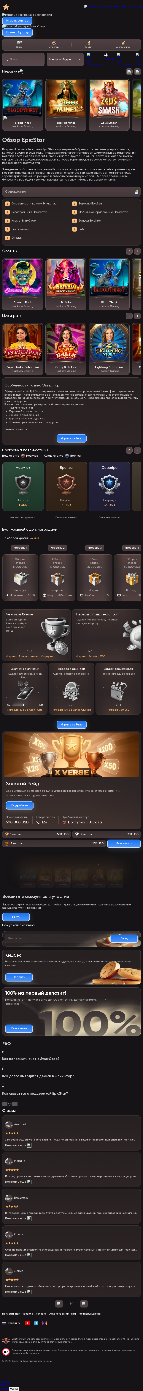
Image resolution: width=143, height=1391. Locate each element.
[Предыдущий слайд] (129, 71)
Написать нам (11, 1314)
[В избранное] (37, 84)
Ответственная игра (62, 1314)
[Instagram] (44, 1323)
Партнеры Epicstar (89, 1314)
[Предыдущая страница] (59, 1304)
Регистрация (132, 6)
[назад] (4, 1104)
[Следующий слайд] (137, 71)
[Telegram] (36, 1323)
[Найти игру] (6, 59)
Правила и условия (34, 1314)
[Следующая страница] (84, 1304)
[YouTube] (27, 1323)
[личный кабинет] (102, 6)
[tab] (19, 45)
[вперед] (15, 1104)
